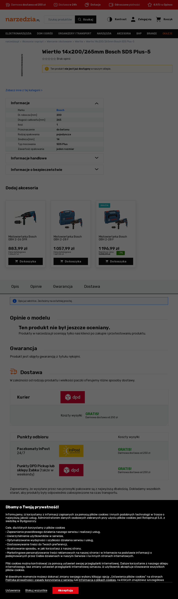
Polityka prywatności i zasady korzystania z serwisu (39, 580)
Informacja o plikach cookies (97, 580)
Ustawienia (13, 590)
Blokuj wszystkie (36, 590)
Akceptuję (65, 590)
